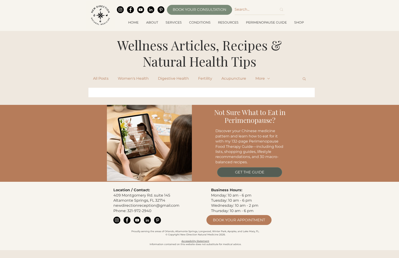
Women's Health (133, 78)
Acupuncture (233, 78)
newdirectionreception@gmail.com (146, 205)
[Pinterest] (160, 9)
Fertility (205, 78)
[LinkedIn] (150, 9)
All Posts (101, 78)
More (260, 78)
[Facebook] (130, 9)
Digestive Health (173, 78)
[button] (152, 22)
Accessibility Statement (195, 241)
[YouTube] (140, 9)
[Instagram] (120, 9)
